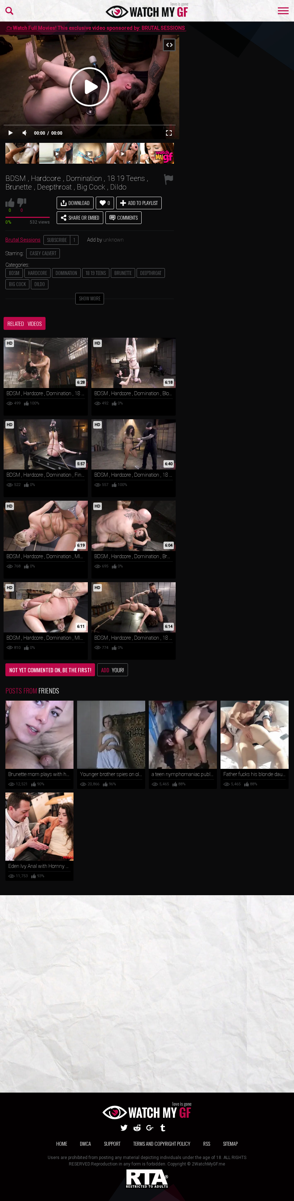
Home (61, 1143)
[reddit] (137, 1127)
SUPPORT (112, 1143)
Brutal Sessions (23, 240)
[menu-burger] (283, 11)
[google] (149, 1127)
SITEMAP (230, 1143)
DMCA (85, 1143)
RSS (206, 1143)
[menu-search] (9, 11)
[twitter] (124, 1127)
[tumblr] (162, 1127)
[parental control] (147, 1187)
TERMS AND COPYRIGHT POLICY (161, 1143)
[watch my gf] (147, 11)
